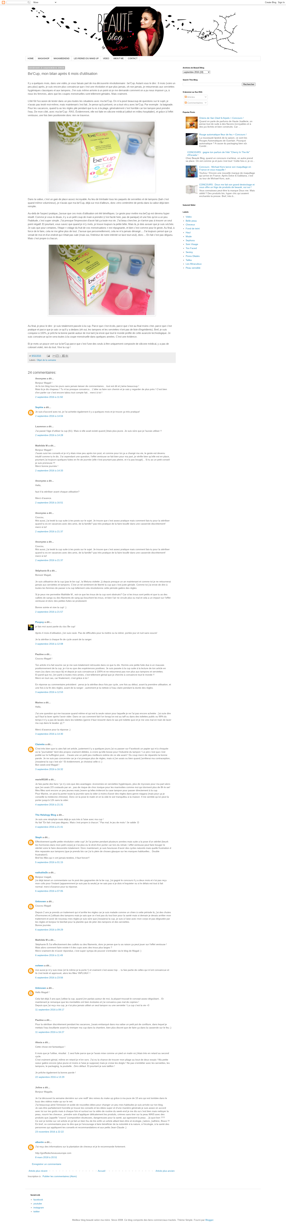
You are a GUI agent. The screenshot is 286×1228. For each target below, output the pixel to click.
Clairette (40, 744)
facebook (38, 1199)
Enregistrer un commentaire (46, 1164)
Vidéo (189, 216)
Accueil (101, 1171)
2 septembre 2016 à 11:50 (49, 397)
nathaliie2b (41, 872)
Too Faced (191, 248)
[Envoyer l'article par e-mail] (48, 356)
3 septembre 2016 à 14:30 (49, 734)
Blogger (209, 1220)
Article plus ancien (165, 1171)
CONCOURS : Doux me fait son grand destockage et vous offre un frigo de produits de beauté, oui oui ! (227, 186)
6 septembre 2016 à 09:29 (49, 929)
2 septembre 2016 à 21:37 (49, 531)
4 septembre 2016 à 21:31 (49, 804)
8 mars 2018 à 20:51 (46, 1157)
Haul (188, 232)
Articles (191, 97)
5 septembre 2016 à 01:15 (49, 862)
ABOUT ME (118, 58)
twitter (36, 1211)
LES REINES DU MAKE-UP (86, 58)
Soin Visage (192, 244)
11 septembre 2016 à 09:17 (49, 1009)
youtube (37, 1203)
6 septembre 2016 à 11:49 (49, 955)
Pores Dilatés (193, 256)
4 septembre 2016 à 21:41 (49, 827)
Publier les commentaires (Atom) (60, 1176)
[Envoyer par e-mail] (54, 356)
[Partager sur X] (60, 356)
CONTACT (132, 58)
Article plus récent (38, 1171)
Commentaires (195, 102)
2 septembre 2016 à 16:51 (49, 502)
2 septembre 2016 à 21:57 (49, 611)
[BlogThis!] (57, 356)
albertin (39, 1142)
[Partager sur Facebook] (63, 356)
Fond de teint (193, 228)
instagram (38, 1207)
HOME (31, 58)
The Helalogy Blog (45, 814)
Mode (189, 236)
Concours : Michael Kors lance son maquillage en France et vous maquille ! (225, 168)
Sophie (39, 407)
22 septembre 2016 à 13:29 (49, 1077)
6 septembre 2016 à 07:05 (49, 891)
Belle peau (191, 220)
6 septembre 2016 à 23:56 (49, 977)
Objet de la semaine (46, 360)
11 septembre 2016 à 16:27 (49, 1032)
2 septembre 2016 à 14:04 (49, 416)
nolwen (39, 965)
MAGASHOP (43, 58)
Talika (189, 260)
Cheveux (190, 224)
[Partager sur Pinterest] (66, 356)
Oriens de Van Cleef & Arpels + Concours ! (221, 118)
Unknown (40, 901)
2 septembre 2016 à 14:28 (49, 435)
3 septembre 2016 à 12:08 (49, 643)
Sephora (190, 240)
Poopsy (39, 622)
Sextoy (189, 252)
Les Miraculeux (194, 264)
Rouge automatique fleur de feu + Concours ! (223, 134)
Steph (38, 837)
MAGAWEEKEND (62, 58)
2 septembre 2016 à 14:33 (49, 470)
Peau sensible (193, 267)
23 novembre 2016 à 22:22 (49, 1131)
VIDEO (106, 58)
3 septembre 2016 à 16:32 (49, 769)
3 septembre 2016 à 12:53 (49, 692)
